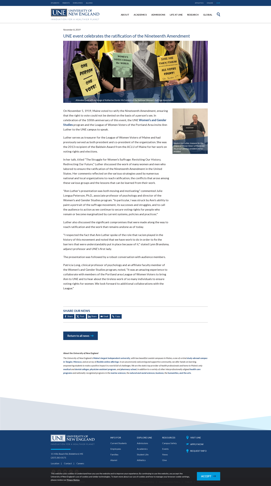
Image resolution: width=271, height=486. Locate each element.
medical (67, 369)
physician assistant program (103, 369)
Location (55, 463)
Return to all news (78, 335)
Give (218, 3)
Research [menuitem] (193, 14)
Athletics (199, 3)
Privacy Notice (73, 480)
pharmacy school (128, 369)
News (165, 454)
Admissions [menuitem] (158, 14)
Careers (80, 463)
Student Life (142, 454)
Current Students (118, 443)
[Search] (218, 14)
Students (55, 3)
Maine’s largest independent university (111, 358)
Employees (78, 3)
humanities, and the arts (179, 372)
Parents (66, 3)
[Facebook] (68, 316)
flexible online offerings (108, 361)
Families (114, 454)
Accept (206, 476)
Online (210, 3)
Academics (142, 448)
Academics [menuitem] (140, 14)
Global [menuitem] (207, 14)
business (160, 372)
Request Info (198, 450)
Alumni (89, 3)
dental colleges (82, 369)
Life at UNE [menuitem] (176, 14)
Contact (68, 463)
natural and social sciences (142, 372)
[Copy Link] (116, 316)
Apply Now (197, 444)
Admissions (142, 443)
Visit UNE (195, 437)
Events (165, 448)
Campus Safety (169, 443)
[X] (81, 316)
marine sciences (118, 372)
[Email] (104, 316)
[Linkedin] (92, 316)
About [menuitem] (125, 14)
